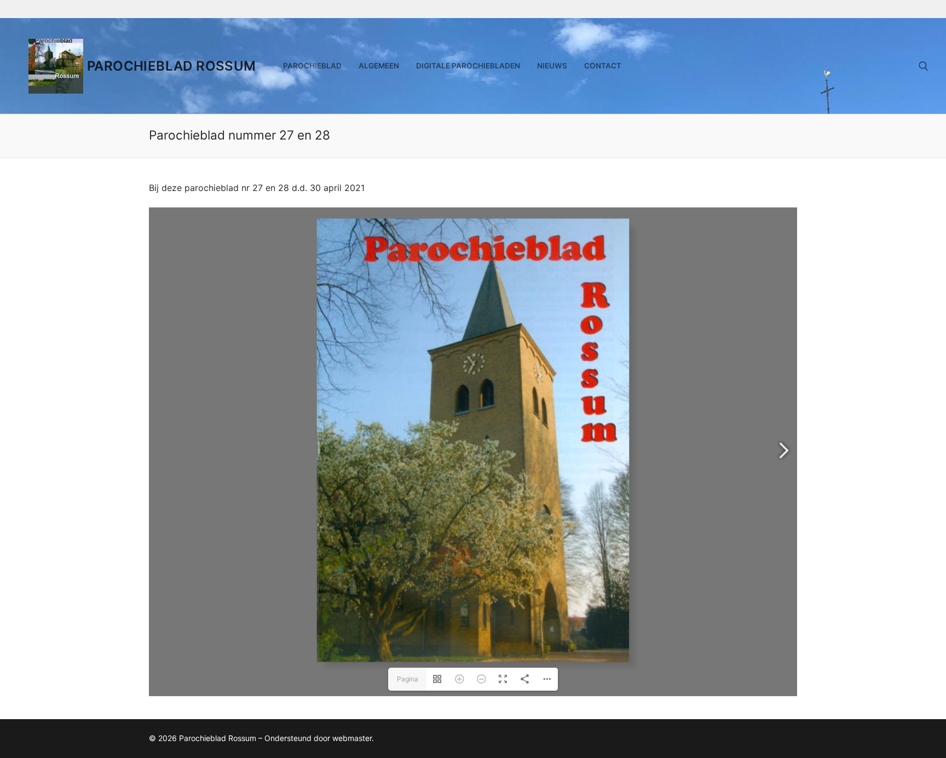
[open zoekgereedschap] (923, 66)
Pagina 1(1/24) (407, 683)
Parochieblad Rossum (171, 66)
